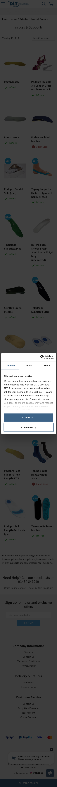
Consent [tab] (10, 365)
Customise (27, 427)
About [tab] (46, 365)
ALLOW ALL (28, 417)
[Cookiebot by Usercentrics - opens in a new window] (41, 357)
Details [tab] (28, 365)
